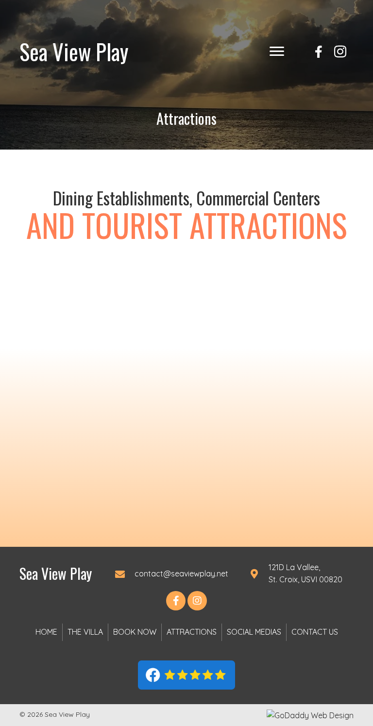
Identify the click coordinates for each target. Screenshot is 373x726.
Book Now (134, 632)
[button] (277, 51)
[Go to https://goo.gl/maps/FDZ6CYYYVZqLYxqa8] (299, 573)
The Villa (85, 632)
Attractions (192, 632)
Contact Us (314, 632)
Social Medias (254, 632)
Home (46, 632)
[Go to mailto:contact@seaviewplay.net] (172, 573)
